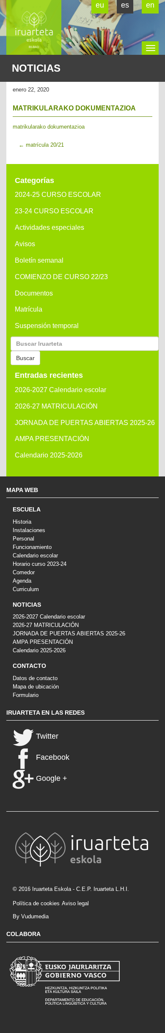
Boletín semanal (39, 260)
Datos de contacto (35, 678)
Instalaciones (29, 530)
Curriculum (26, 589)
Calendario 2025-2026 (48, 455)
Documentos (34, 293)
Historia (22, 522)
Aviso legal (75, 903)
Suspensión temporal (47, 325)
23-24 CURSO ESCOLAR (54, 211)
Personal (23, 538)
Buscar (25, 358)
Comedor (24, 572)
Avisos (25, 243)
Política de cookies (36, 903)
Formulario (25, 695)
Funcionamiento (32, 547)
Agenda (22, 581)
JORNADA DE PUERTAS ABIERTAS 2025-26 (85, 422)
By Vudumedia (31, 916)
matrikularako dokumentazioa (49, 127)
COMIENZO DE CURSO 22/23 (61, 276)
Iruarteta (33, 27)
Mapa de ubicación (36, 686)
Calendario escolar (35, 555)
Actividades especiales (49, 227)
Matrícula (28, 309)
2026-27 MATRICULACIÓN (56, 406)
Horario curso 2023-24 (39, 564)
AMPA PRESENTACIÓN (52, 438)
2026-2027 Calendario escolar (60, 389)
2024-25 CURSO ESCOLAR (58, 194)
